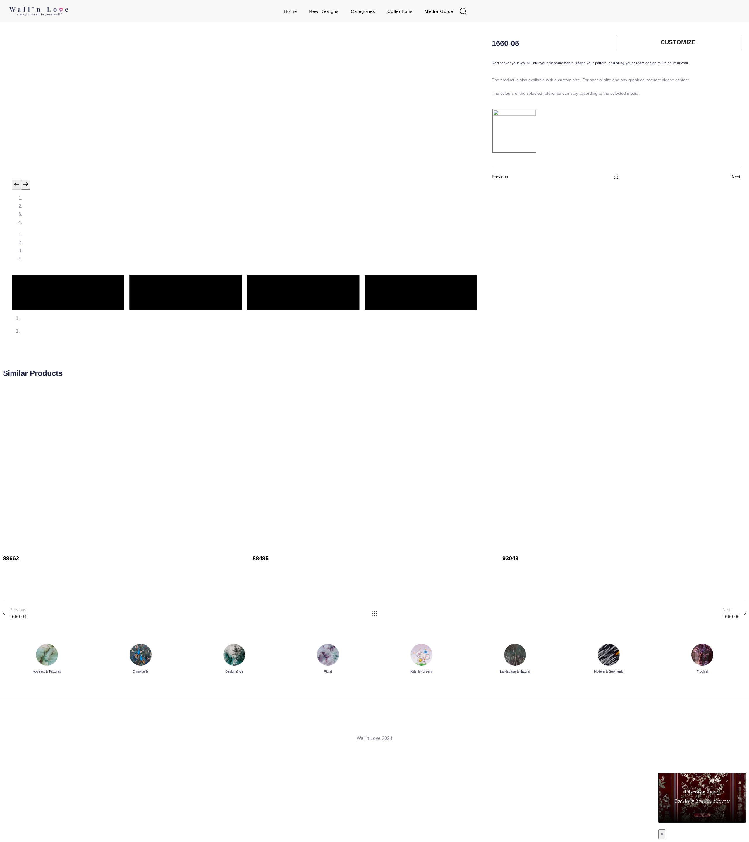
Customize (678, 42)
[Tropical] (702, 660)
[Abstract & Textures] (47, 660)
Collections (400, 11)
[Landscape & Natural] (515, 660)
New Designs (324, 11)
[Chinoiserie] (140, 660)
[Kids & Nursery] (421, 660)
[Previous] (16, 185)
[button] (462, 11)
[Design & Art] (234, 660)
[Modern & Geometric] (608, 660)
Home (290, 11)
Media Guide (439, 11)
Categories (363, 11)
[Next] (25, 185)
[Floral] (327, 660)
